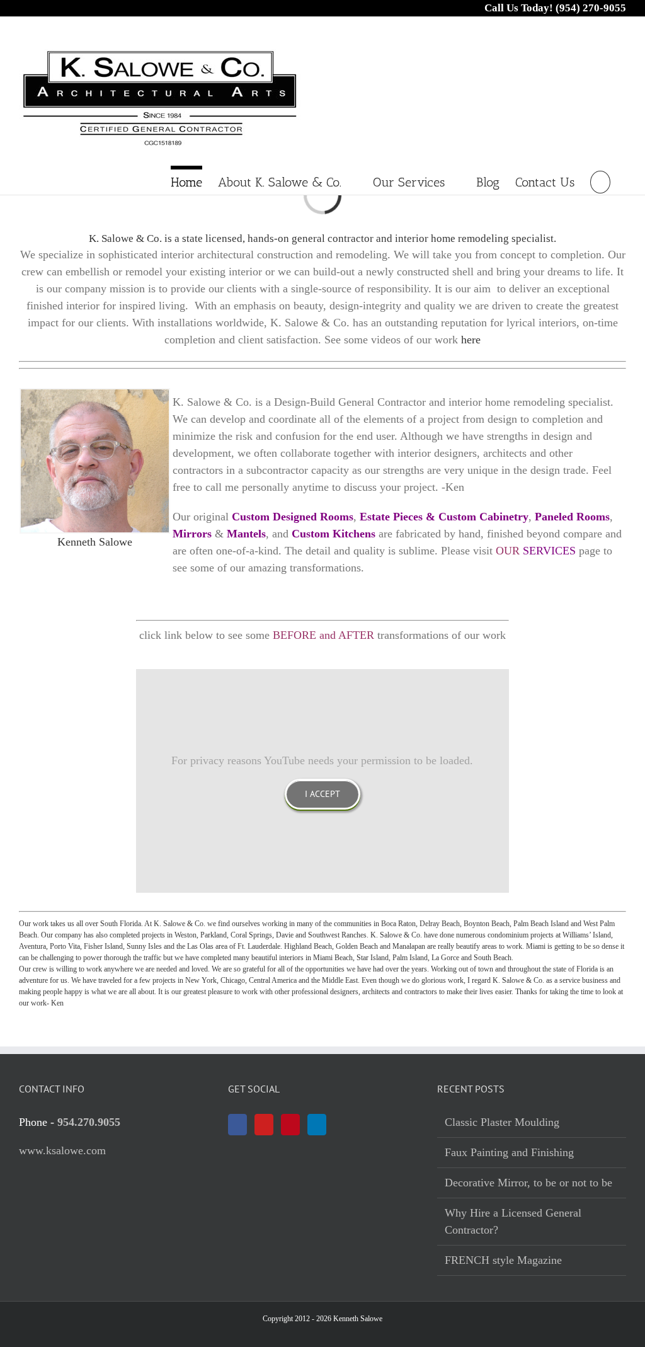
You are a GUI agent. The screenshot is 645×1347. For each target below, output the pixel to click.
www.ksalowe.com (62, 1150)
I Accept (322, 794)
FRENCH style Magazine (503, 1260)
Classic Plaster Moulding (502, 1122)
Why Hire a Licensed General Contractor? (513, 1221)
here (471, 339)
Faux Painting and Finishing (509, 1152)
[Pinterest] (290, 1124)
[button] (600, 180)
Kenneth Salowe (94, 542)
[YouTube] (263, 1124)
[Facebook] (237, 1124)
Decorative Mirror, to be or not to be (528, 1182)
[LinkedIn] (316, 1124)
